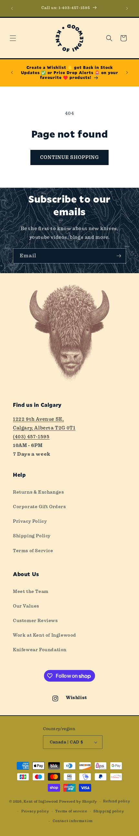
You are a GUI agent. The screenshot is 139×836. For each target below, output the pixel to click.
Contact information (73, 821)
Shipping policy (108, 811)
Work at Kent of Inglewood (44, 635)
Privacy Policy (30, 521)
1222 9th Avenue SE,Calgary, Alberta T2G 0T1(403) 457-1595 (44, 428)
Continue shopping (69, 157)
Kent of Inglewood (41, 801)
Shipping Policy (32, 535)
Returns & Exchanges (38, 492)
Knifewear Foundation (40, 649)
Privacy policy (35, 811)
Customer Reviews (35, 620)
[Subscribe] (119, 255)
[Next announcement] (127, 8)
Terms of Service (33, 550)
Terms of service (71, 811)
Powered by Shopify (78, 801)
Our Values (26, 605)
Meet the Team (30, 591)
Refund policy (116, 801)
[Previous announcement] (12, 8)
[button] (13, 38)
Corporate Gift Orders (39, 506)
